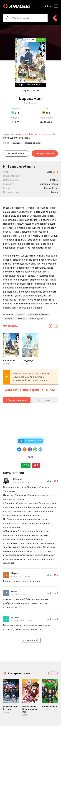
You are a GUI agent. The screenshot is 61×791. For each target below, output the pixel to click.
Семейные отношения (38, 315)
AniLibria (28, 134)
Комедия (16, 143)
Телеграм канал (33, 441)
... (44, 84)
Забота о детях (36, 319)
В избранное (17, 153)
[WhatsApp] (35, 449)
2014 (55, 172)
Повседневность (32, 143)
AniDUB (19, 134)
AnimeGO (19, 6)
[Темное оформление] (56, 18)
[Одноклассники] (25, 449)
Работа (8, 319)
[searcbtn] (7, 18)
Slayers (14, 573)
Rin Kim (15, 617)
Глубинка (21, 319)
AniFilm (52, 134)
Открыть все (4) (30, 640)
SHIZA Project (40, 134)
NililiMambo (17, 479)
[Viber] (30, 449)
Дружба (20, 315)
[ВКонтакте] (19, 449)
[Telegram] (40, 449)
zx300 (14, 591)
